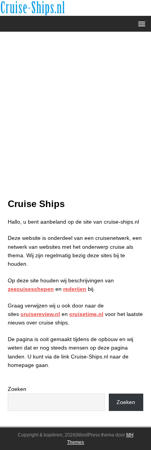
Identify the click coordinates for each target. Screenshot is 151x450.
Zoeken (17, 389)
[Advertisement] (75, 118)
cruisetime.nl (86, 314)
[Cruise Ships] (75, 11)
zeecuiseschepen (31, 289)
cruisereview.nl (40, 314)
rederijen (74, 289)
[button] (140, 23)
